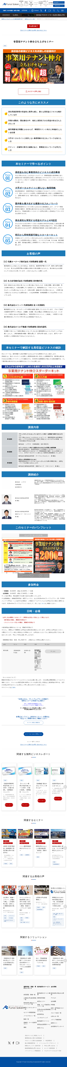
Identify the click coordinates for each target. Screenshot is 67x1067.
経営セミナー (41, 1001)
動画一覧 (26, 1019)
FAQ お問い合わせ (49, 1045)
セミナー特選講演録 (29, 1012)
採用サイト (54, 1023)
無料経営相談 (41, 998)
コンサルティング (42, 1017)
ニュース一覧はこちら (27, 15)
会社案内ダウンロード (57, 1026)
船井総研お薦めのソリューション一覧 (30, 1003)
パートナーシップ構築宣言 (33, 1050)
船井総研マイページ (43, 1021)
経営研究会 (40, 1014)
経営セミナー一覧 (30, 19)
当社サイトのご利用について (33, 1035)
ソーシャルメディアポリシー (47, 1043)
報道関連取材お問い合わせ (33, 1048)
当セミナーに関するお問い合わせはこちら (33, 30)
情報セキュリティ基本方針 (33, 1045)
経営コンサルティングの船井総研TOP (12, 19)
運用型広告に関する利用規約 (33, 1038)
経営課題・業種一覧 (29, 994)
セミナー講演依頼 (49, 1048)
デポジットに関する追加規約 (33, 1040)
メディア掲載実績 (56, 1019)
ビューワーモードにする (33, 535)
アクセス (53, 998)
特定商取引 (49, 1040)
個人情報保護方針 (30, 1043)
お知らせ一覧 (55, 1016)
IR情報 (53, 1004)
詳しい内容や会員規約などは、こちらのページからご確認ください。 (33, 704)
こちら (42, 603)
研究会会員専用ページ (43, 1024)
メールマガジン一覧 (29, 1015)
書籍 (25, 1027)
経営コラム (40, 1027)
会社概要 (53, 1001)
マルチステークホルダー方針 (52, 1050)
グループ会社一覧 (56, 1013)
